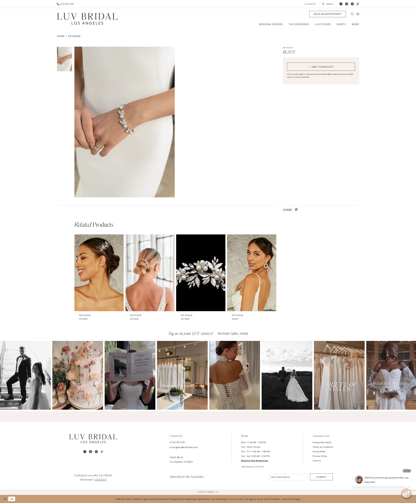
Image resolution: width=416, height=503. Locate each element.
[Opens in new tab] (25, 375)
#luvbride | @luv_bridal (233, 333)
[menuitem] (65, 4)
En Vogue (74, 36)
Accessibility (319, 451)
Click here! (101, 479)
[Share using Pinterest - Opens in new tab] (296, 210)
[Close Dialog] (5, 499)
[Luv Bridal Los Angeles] (87, 19)
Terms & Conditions (323, 446)
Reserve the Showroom (254, 460)
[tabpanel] (124, 122)
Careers (317, 460)
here (297, 499)
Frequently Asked (322, 442)
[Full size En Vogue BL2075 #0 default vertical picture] (124, 122)
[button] (310, 4)
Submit (321, 476)
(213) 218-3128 (177, 442)
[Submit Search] (324, 4)
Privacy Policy (320, 456)
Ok (11, 499)
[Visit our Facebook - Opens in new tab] (341, 4)
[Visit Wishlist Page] (352, 14)
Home (60, 36)
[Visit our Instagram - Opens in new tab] (346, 4)
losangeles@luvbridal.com (184, 447)
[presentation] (99, 272)
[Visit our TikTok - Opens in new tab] (357, 4)
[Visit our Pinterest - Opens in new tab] (352, 4)
